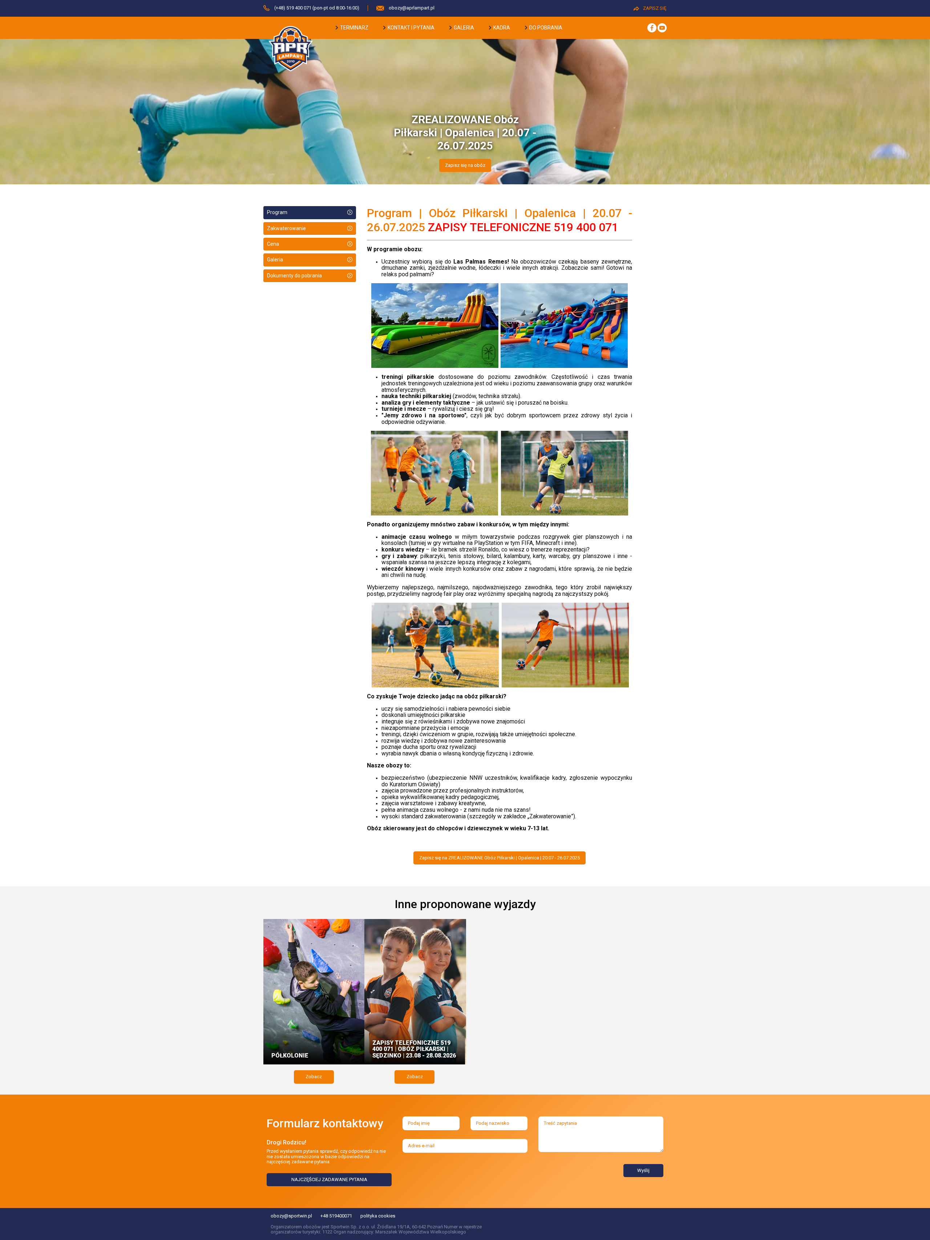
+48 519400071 (336, 1216)
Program (277, 212)
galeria (463, 28)
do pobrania (545, 28)
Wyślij (643, 1170)
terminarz (353, 28)
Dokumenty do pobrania (294, 275)
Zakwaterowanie (286, 228)
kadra (501, 28)
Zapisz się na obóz (465, 165)
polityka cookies (377, 1216)
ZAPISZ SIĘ (654, 8)
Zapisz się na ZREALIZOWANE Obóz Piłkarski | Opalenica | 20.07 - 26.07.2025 (499, 857)
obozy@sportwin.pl (291, 1216)
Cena (273, 244)
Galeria (275, 259)
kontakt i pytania (410, 28)
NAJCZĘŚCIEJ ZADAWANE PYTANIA (329, 1179)
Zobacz (314, 1076)
